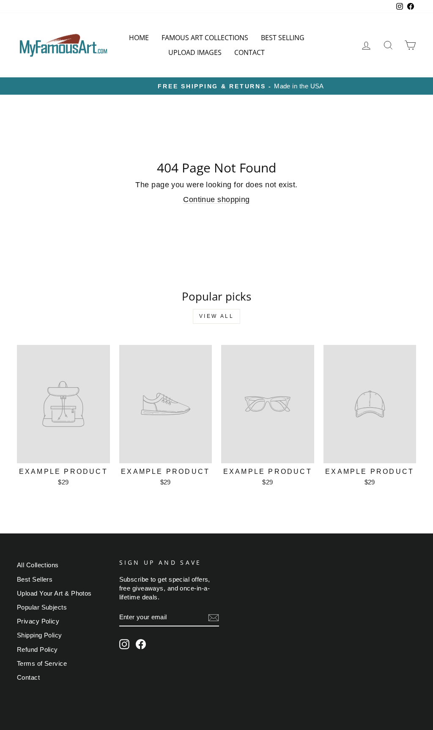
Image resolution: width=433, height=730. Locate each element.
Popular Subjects (42, 607)
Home (139, 37)
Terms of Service (42, 663)
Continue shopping (216, 199)
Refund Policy (37, 649)
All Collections (38, 565)
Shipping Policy (39, 635)
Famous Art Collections (205, 37)
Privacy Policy (38, 621)
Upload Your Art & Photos (54, 593)
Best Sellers (34, 579)
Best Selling (282, 37)
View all (216, 316)
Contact (249, 52)
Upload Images (195, 52)
